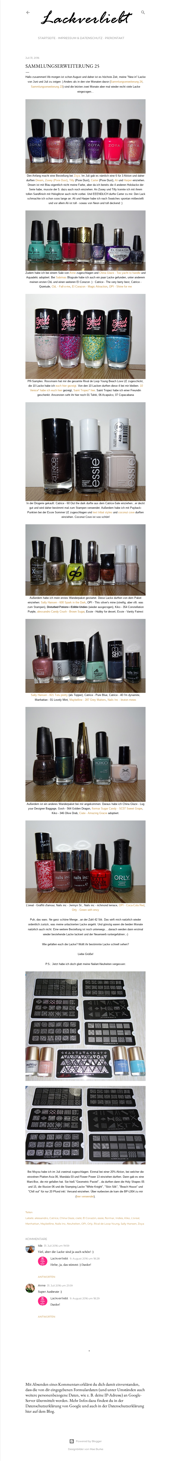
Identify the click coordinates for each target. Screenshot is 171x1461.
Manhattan (32, 1223)
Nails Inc (60, 1223)
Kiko (127, 1218)
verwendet (88, 1196)
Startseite (46, 38)
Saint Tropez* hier (84, 390)
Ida (40, 1245)
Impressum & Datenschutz (80, 38)
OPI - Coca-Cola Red (131, 905)
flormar (109, 1218)
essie (101, 1218)
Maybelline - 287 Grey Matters (87, 699)
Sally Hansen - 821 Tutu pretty (49, 695)
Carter (95, 180)
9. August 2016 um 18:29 (84, 1298)
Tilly (71, 180)
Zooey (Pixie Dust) (56, 180)
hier (79, 1196)
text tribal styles (102, 512)
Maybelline (47, 1223)
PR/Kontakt (114, 38)
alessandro (41, 1218)
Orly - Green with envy (85, 909)
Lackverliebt (59, 1258)
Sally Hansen (129, 1223)
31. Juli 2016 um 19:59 (56, 1245)
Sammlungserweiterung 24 (126, 81)
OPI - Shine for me (120, 286)
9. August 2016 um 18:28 (85, 1258)
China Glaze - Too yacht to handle (119, 272)
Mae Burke (96, 1449)
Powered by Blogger (89, 1441)
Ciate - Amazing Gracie (93, 813)
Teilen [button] (29, 1212)
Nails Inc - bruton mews (122, 699)
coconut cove (126, 512)
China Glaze (67, 1218)
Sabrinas (61, 277)
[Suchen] (143, 11)
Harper (128, 180)
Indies (119, 1218)
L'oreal (135, 1218)
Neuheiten (73, 1223)
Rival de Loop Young (106, 1223)
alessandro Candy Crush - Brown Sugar (60, 611)
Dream (39, 180)
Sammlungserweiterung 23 (47, 86)
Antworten (46, 1276)
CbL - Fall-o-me (61, 286)
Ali (116, 180)
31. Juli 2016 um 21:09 (60, 1285)
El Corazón (89, 1218)
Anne (72, 272)
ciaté (78, 1218)
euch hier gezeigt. (66, 385)
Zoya (77, 175)
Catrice (53, 1218)
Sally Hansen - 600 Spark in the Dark (63, 602)
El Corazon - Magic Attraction (89, 286)
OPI (83, 1223)
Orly (90, 1223)
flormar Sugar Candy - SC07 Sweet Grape (117, 808)
